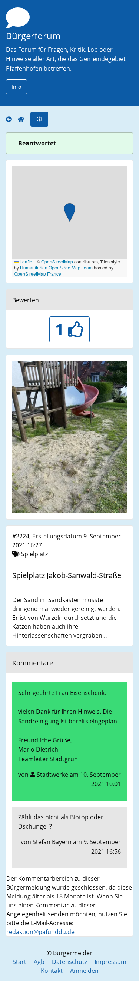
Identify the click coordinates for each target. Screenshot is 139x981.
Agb (39, 962)
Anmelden (84, 971)
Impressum (110, 962)
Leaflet (26, 261)
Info (16, 86)
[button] (69, 213)
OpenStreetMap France (37, 274)
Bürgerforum (33, 36)
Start (19, 962)
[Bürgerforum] (12, 119)
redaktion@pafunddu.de (40, 932)
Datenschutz (69, 962)
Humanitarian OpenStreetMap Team (56, 267)
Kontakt (52, 971)
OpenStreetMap (57, 261)
